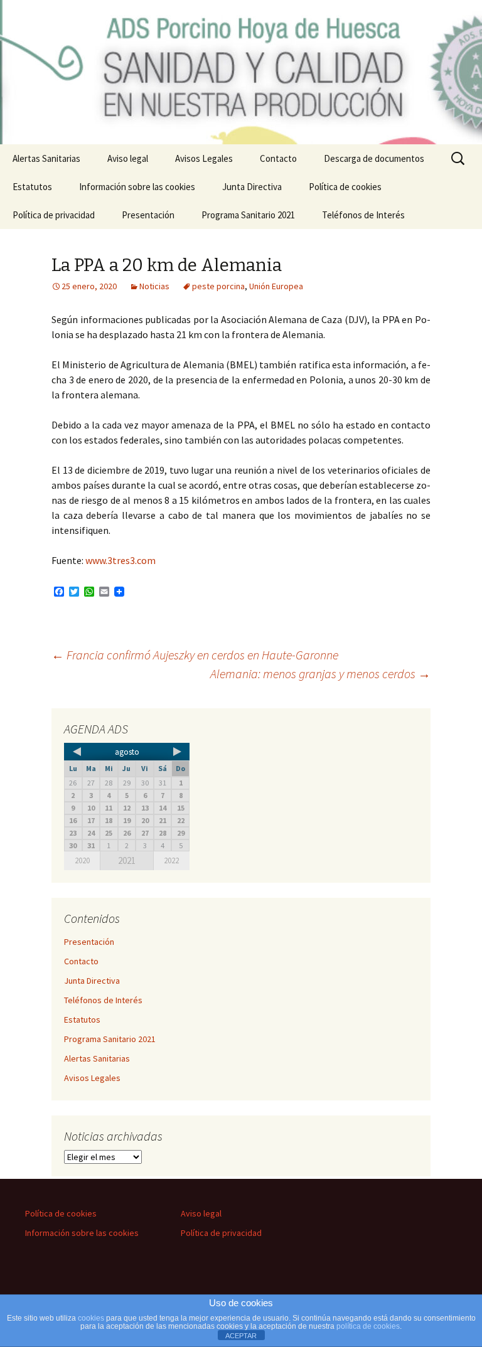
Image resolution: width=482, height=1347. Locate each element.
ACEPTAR (241, 1335)
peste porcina (218, 286)
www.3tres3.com (120, 560)
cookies (91, 1318)
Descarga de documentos (374, 158)
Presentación (148, 215)
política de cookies (368, 1326)
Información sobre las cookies (137, 187)
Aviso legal (127, 158)
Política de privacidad (54, 215)
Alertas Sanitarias (46, 158)
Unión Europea (276, 286)
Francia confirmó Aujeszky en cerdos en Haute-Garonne (194, 655)
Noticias (154, 286)
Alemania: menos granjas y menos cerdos (320, 673)
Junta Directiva (252, 187)
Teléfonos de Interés (363, 215)
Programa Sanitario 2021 (248, 215)
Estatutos (32, 187)
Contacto (278, 158)
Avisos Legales (204, 158)
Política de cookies (345, 187)
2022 (171, 860)
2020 (82, 860)
